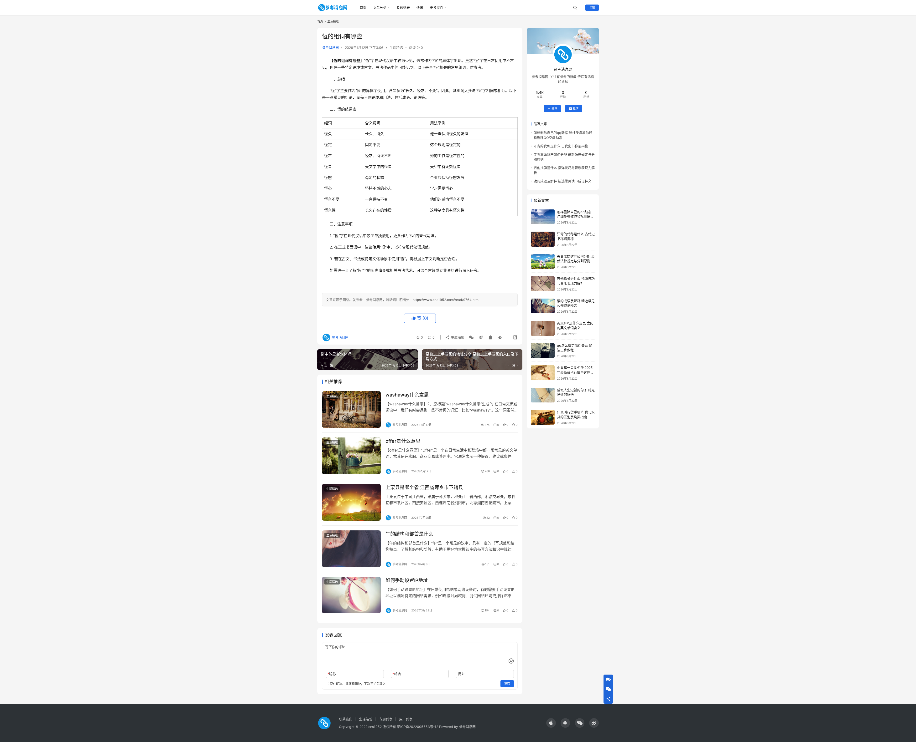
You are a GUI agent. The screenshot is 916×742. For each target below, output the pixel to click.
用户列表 (405, 719)
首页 (363, 7)
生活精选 (396, 48)
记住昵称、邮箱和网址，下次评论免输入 (357, 684)
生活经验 (365, 719)
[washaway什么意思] (351, 409)
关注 (554, 108)
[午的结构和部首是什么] (351, 548)
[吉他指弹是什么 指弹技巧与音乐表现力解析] (543, 283)
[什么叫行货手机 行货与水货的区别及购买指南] (543, 417)
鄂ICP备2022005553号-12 (417, 727)
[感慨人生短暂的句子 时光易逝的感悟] (543, 395)
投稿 (592, 8)
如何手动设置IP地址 (406, 580)
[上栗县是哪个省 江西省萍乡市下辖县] (351, 502)
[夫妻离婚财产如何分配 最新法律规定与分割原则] (543, 261)
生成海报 (457, 337)
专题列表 (403, 7)
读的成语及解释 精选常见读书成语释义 (562, 181)
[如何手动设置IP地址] (351, 595)
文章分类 (379, 7)
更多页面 (436, 7)
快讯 (419, 7)
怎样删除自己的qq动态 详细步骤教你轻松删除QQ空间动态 (574, 216)
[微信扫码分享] (471, 337)
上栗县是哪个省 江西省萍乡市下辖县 (424, 487)
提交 (507, 683)
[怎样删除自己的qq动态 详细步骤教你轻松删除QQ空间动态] (543, 216)
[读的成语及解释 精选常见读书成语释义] (543, 306)
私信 (575, 108)
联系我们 (345, 719)
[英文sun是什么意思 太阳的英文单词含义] (543, 328)
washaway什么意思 (407, 395)
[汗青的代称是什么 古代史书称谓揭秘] (543, 239)
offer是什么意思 (402, 441)
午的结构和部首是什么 (409, 534)
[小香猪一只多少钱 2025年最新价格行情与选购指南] (543, 372)
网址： (463, 674)
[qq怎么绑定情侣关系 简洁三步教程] (543, 350)
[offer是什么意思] (351, 455)
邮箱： (398, 674)
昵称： (333, 674)
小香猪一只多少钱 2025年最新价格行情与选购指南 (575, 372)
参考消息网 (330, 48)
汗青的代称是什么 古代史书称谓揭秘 (561, 146)
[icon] (551, 723)
